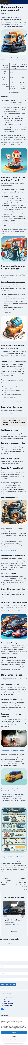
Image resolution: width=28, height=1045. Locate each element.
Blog (2, 4)
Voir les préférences (14, 1040)
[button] (26, 1019)
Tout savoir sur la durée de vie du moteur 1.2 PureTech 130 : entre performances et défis (21, 884)
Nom (2, 966)
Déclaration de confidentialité (17, 1043)
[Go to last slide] (5, 915)
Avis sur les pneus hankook (8, 550)
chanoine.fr (8, 924)
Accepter (14, 1032)
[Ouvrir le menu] (26, 2)
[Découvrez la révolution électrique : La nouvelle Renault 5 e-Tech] (14, 776)
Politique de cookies (8, 1043)
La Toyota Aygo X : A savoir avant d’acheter (7, 881)
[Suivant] (22, 915)
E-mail (3, 973)
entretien (6, 4)
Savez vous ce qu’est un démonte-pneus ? (12, 401)
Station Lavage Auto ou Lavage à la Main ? (13, 750)
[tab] (11, 931)
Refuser (14, 1036)
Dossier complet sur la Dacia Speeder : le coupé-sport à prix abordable (13, 920)
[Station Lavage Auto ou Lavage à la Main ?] (14, 738)
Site (2, 979)
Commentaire (3, 945)
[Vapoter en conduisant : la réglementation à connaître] (14, 830)
